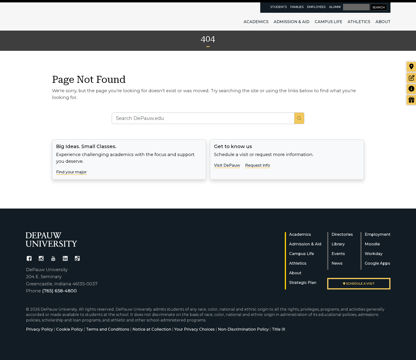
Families (297, 7)
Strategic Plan (302, 282)
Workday (374, 253)
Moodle (372, 244)
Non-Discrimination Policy (243, 329)
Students (278, 7)
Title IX (278, 329)
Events (338, 253)
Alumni (335, 7)
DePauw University (52, 16)
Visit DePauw (227, 165)
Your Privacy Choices (194, 329)
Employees (316, 7)
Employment (377, 234)
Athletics (359, 22)
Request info (257, 165)
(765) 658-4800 (59, 291)
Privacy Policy (39, 329)
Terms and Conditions (107, 329)
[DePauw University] (51, 239)
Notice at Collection (151, 329)
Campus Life (328, 22)
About (383, 22)
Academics (256, 22)
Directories (342, 234)
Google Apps (377, 263)
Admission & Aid (291, 22)
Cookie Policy (69, 329)
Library (338, 244)
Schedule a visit (360, 283)
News (337, 263)
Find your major (71, 172)
